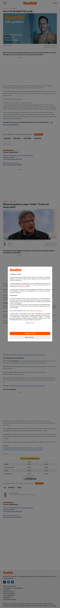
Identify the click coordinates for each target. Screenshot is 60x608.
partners (23, 286)
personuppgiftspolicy (38, 310)
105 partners (31, 322)
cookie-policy (27, 310)
